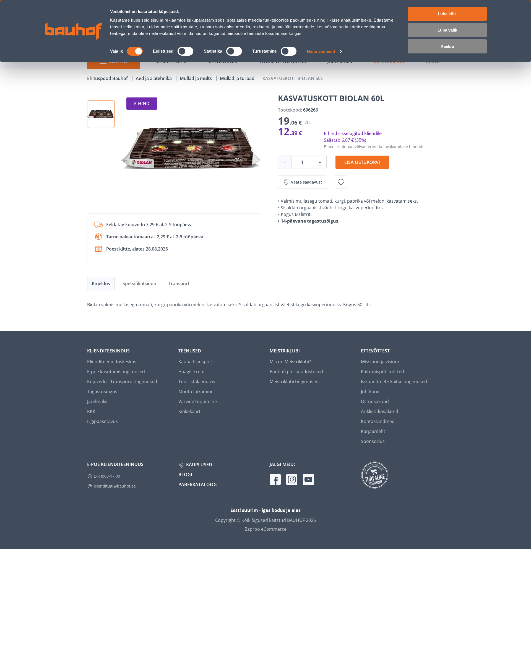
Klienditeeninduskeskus (111, 362)
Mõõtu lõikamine (196, 391)
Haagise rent (191, 371)
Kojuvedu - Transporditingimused (122, 381)
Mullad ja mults (196, 78)
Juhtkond (370, 391)
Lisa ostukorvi (362, 162)
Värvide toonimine (197, 401)
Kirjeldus (101, 283)
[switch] (185, 51)
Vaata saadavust (306, 182)
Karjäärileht (373, 431)
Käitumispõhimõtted (382, 371)
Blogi (185, 474)
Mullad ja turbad (238, 78)
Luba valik (447, 30)
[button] (101, 114)
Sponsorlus (373, 441)
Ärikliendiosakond (379, 411)
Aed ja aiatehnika (154, 78)
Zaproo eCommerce (266, 529)
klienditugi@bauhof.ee (115, 486)
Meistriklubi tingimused (294, 381)
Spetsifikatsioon (139, 283)
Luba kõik (447, 13)
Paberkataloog (197, 484)
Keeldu (447, 46)
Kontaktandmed (378, 421)
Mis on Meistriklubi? (290, 362)
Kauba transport (195, 362)
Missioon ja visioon (380, 362)
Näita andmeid (321, 51)
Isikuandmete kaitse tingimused (394, 381)
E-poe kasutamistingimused (116, 371)
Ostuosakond (375, 401)
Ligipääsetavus (102, 421)
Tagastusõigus (102, 391)
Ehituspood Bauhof (108, 78)
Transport (178, 283)
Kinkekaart (189, 411)
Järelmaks (97, 401)
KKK (91, 411)
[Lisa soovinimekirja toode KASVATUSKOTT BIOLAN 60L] (341, 182)
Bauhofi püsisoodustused (296, 371)
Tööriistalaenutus (196, 381)
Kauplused (198, 465)
